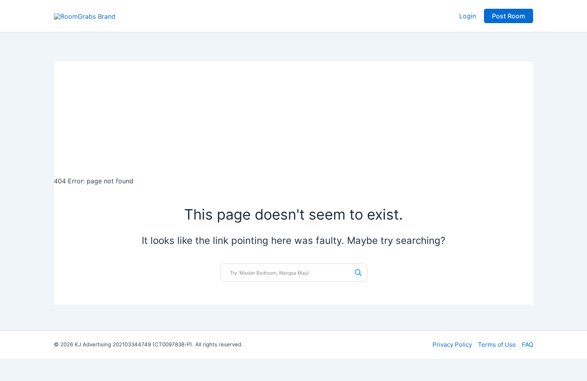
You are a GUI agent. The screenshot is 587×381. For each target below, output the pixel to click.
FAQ (527, 344)
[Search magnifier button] (358, 272)
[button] (508, 16)
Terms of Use (497, 344)
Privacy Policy (452, 344)
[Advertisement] (293, 117)
